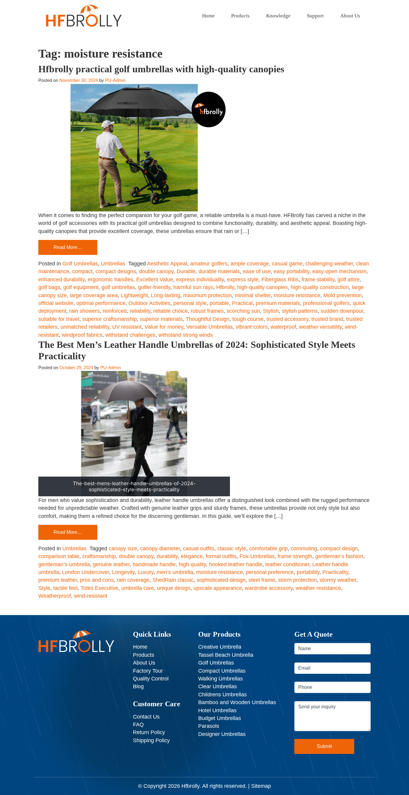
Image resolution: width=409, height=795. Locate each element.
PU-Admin (115, 80)
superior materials (161, 319)
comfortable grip (268, 548)
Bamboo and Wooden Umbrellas (237, 702)
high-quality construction (320, 287)
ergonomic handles (110, 279)
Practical (242, 303)
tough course (247, 319)
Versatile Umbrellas (209, 327)
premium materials (278, 303)
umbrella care (137, 588)
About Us (350, 16)
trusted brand (327, 319)
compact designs (116, 271)
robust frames (207, 311)
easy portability (291, 271)
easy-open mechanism (339, 271)
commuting (304, 548)
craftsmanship (99, 556)
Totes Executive (99, 588)
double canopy (156, 271)
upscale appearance (217, 588)
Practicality (335, 572)
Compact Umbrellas (222, 671)
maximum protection (207, 295)
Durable (186, 271)
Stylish (271, 311)
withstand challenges (130, 335)
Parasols (208, 726)
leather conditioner (287, 564)
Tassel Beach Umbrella (225, 655)
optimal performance (100, 303)
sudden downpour (342, 311)
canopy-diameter (160, 548)
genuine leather (111, 564)
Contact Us (146, 717)
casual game (287, 264)
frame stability (318, 279)
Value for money (164, 327)
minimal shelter (253, 295)
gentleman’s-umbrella (64, 564)
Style (44, 588)
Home (208, 16)
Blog (138, 686)
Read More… (68, 247)
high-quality (192, 564)
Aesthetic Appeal (167, 264)
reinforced (115, 311)
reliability (140, 311)
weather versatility (320, 327)
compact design (339, 548)
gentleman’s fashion (339, 556)
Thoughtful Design (207, 319)
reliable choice (170, 311)
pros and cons (97, 580)
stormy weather (338, 580)
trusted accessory (287, 319)
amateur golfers (209, 264)
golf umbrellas (118, 287)
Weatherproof (54, 596)
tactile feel (65, 588)
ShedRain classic (173, 580)
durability (167, 556)
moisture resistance (297, 295)
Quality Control (151, 679)
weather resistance (318, 588)
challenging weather (329, 264)
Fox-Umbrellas (257, 556)
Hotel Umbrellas (217, 710)
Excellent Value (154, 279)
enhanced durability (61, 279)
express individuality (200, 279)
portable (219, 303)
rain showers (84, 311)
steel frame (262, 580)
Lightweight (134, 295)
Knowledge (278, 16)
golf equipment (81, 287)
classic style (231, 548)
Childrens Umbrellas (222, 695)
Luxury (146, 572)
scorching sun (243, 311)
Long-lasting (165, 295)
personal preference (270, 572)
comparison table (58, 556)
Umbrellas (113, 264)
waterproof (283, 327)
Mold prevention (342, 295)
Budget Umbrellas (219, 718)
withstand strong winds (185, 335)
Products (240, 16)
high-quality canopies (262, 287)
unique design (173, 588)
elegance (192, 556)
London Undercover (85, 572)
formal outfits (221, 556)
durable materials (219, 271)
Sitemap (261, 786)
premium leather (57, 580)
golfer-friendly (154, 287)
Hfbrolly (225, 287)
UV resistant (127, 327)
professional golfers (326, 303)
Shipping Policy (151, 740)
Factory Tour (148, 671)
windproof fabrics (82, 335)
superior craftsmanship (109, 319)
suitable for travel (58, 319)
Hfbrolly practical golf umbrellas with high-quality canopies (161, 69)
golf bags (49, 287)
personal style (190, 303)
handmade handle (154, 564)
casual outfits (198, 548)
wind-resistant (90, 596)
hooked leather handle (235, 564)
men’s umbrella (175, 572)
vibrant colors (252, 327)
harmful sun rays (193, 287)
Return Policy (149, 732)
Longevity (123, 572)
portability (308, 572)
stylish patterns (300, 311)
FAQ (138, 725)
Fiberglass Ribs (280, 279)
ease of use (257, 271)
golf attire (348, 279)
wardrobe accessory (269, 588)
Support (315, 16)
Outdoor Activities (149, 303)
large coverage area (94, 295)
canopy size (123, 548)
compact (82, 271)
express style (242, 279)
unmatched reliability (84, 327)
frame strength (295, 556)
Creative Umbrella (219, 647)
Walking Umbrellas (220, 679)
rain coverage (133, 580)
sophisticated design (221, 580)
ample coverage (250, 264)
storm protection (297, 580)
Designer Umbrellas (222, 734)
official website (55, 303)
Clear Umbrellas (217, 686)
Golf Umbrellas (80, 264)
